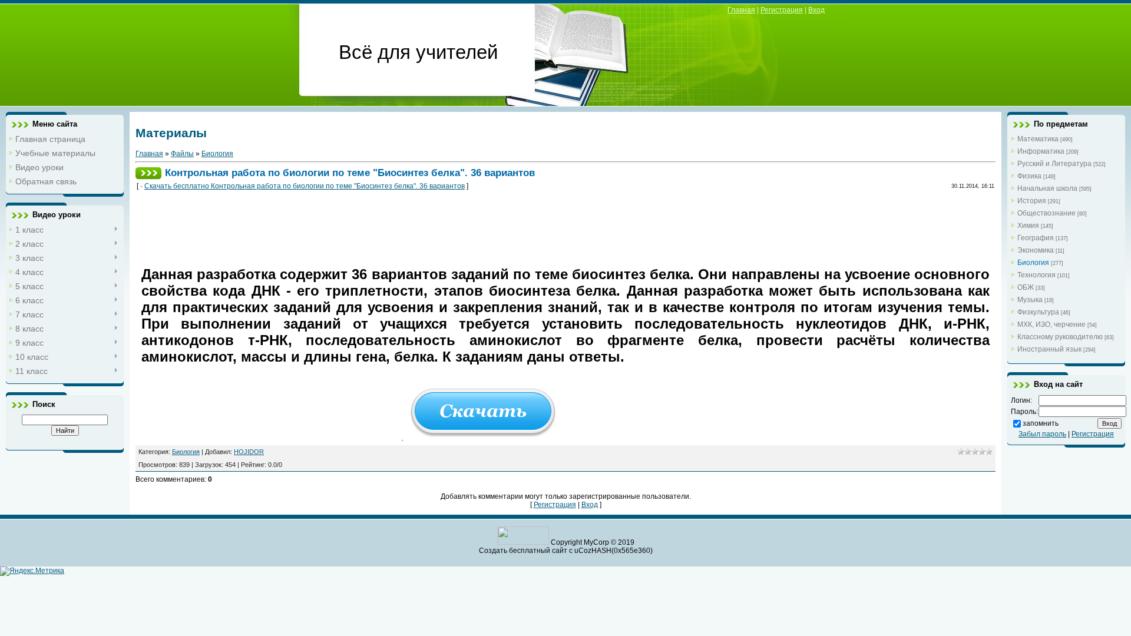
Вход (816, 10)
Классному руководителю (1060, 337)
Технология (1036, 275)
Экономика (1035, 250)
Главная (741, 10)
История (1031, 201)
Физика (1029, 176)
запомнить (1041, 423)
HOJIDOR (249, 451)
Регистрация (781, 10)
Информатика (1040, 151)
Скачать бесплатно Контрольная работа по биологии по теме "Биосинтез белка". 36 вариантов (304, 186)
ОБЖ (1025, 287)
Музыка (1030, 300)
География (1035, 238)
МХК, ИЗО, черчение (1051, 324)
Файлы (182, 154)
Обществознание (1046, 213)
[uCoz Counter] (523, 542)
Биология (217, 154)
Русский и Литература (1054, 164)
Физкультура (1038, 312)
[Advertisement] (355, 226)
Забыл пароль (1042, 434)
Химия (1028, 225)
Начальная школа (1047, 188)
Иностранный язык (1049, 349)
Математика (1038, 139)
